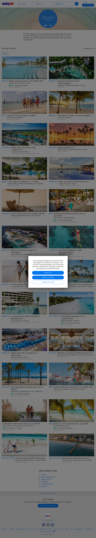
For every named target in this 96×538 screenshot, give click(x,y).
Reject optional (48, 277)
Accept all (48, 273)
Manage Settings (48, 282)
